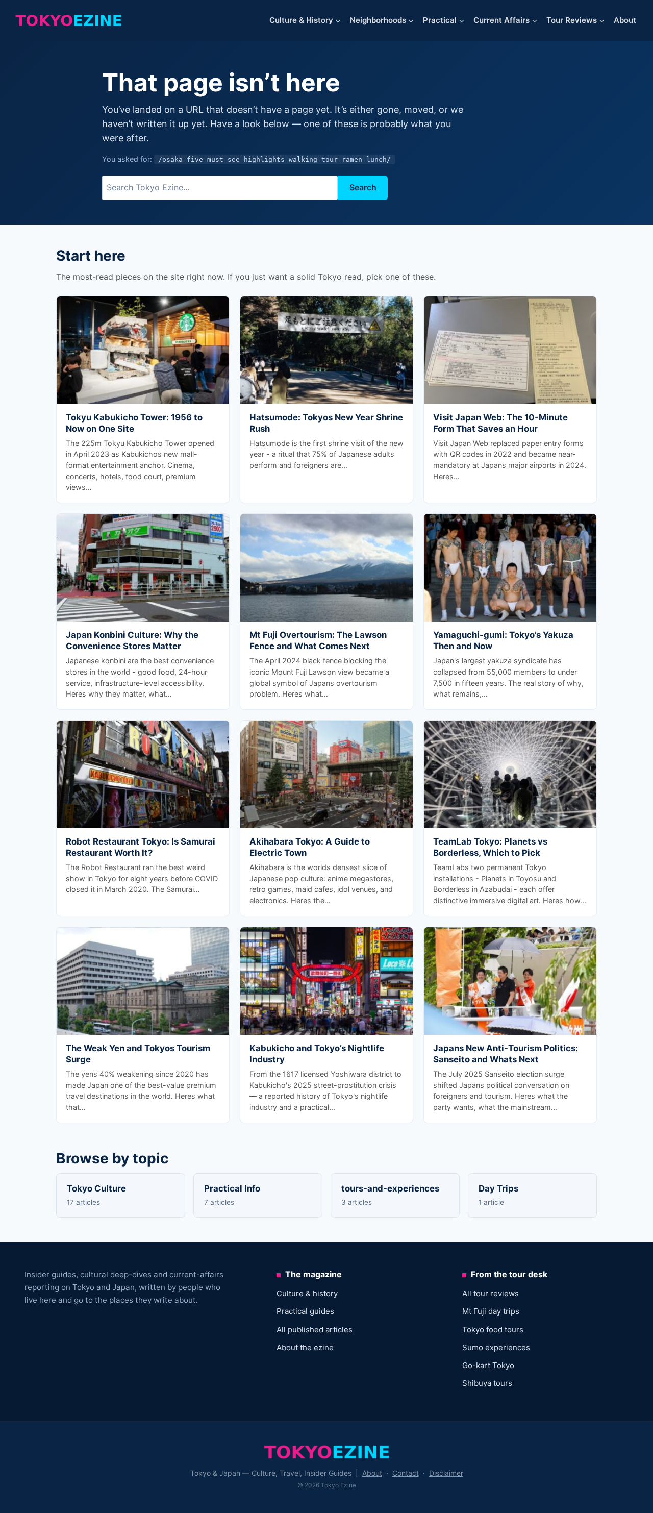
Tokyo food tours (492, 1329)
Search (362, 187)
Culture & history (307, 1293)
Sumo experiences (496, 1347)
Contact (405, 1473)
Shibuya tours (487, 1383)
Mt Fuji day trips (490, 1311)
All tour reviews (490, 1293)
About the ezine (305, 1347)
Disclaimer (446, 1473)
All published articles (315, 1329)
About (625, 20)
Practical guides (305, 1311)
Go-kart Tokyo (488, 1365)
